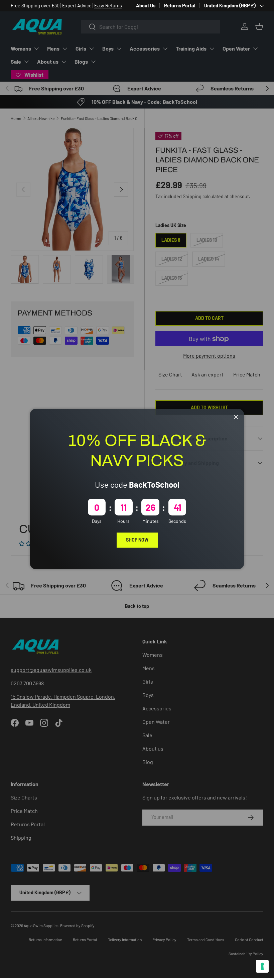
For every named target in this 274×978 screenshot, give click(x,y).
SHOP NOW (137, 540)
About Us (145, 5)
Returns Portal (179, 5)
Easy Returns (108, 5)
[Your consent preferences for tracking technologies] (262, 966)
